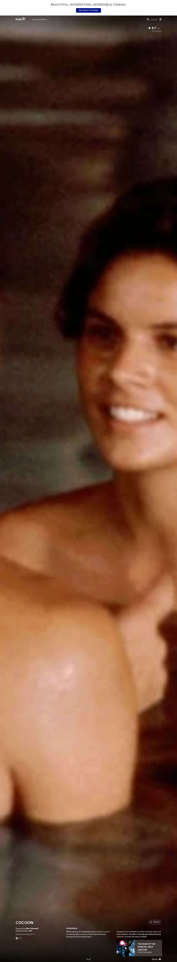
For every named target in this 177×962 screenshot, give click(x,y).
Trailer (156, 922)
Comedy (25, 934)
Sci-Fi (32, 934)
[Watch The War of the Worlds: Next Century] (126, 948)
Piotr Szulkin (145, 952)
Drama (18, 934)
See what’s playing (88, 10)
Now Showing (40, 19)
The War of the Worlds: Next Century (146, 947)
